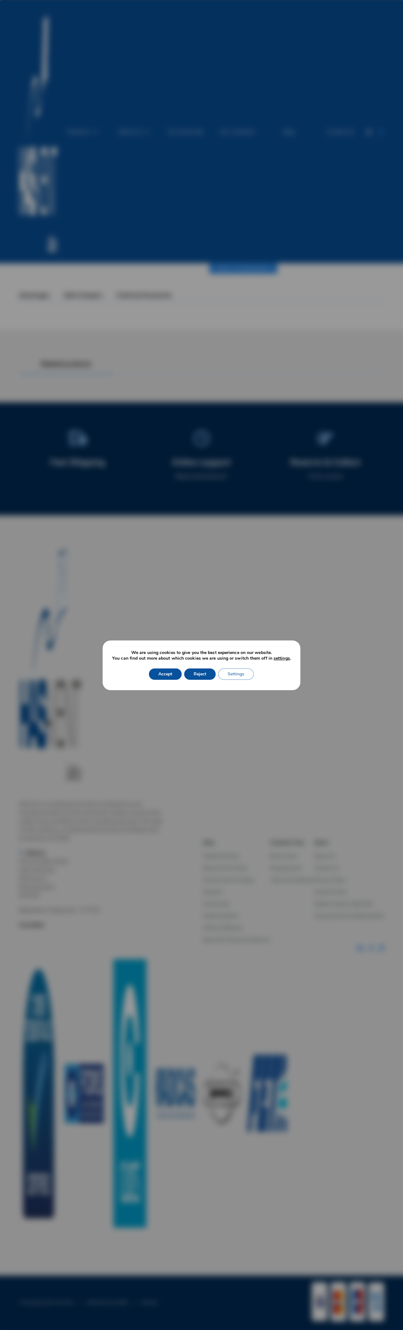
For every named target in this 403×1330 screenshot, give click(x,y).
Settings (236, 674)
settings (282, 658)
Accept (165, 674)
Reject (200, 674)
